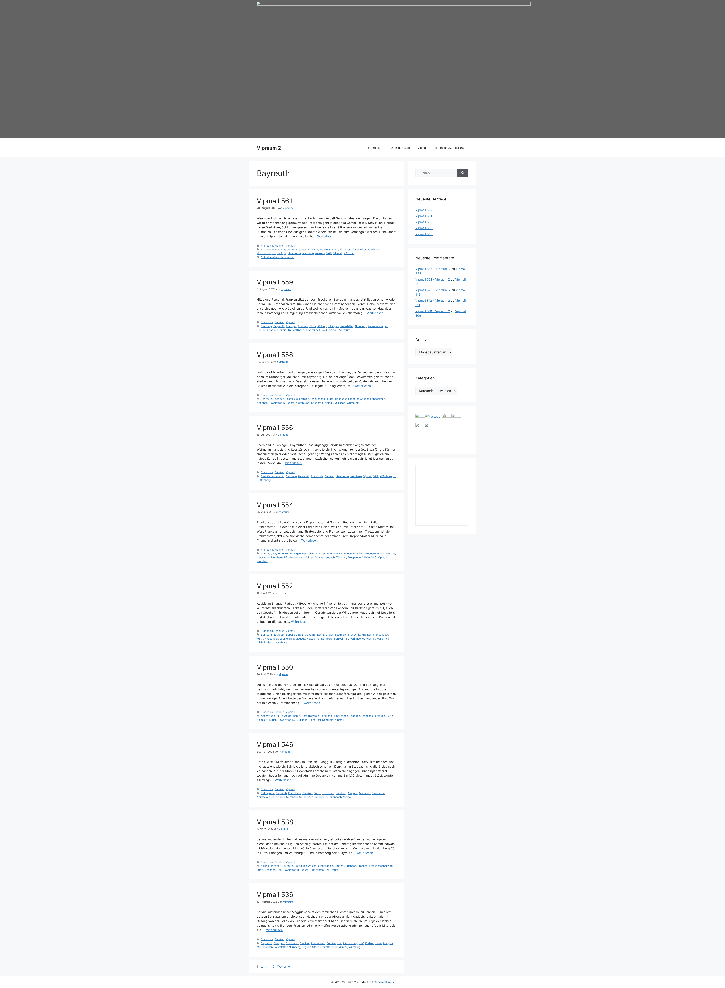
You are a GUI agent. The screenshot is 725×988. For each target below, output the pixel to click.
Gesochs (270, 869)
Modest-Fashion (375, 553)
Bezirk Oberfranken (310, 634)
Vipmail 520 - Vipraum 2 (432, 290)
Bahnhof (275, 865)
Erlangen (301, 249)
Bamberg (266, 326)
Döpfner (339, 865)
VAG (324, 329)
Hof (279, 869)
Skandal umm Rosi (309, 719)
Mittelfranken (265, 947)
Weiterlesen (325, 236)
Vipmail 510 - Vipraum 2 (432, 311)
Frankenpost (318, 398)
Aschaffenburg (270, 715)
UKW (367, 557)
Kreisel (369, 943)
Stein (283, 329)
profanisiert (303, 402)
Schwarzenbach (325, 557)
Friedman (350, 553)
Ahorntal (266, 553)
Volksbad (340, 402)
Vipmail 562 (424, 210)
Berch (296, 715)
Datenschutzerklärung (449, 148)
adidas (265, 865)
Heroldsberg (350, 943)
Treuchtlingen (296, 329)
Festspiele (292, 398)
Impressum (375, 148)
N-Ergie (281, 253)
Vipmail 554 (275, 505)
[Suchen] (462, 173)
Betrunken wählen (305, 865)
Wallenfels (382, 638)
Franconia (267, 245)
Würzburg (349, 253)
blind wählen (325, 865)
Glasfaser (353, 249)
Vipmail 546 (275, 744)
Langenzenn (377, 398)
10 (273, 966)
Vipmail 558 (275, 355)
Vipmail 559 (275, 282)
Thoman (341, 557)
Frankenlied (318, 943)
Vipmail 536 (275, 895)
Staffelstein (330, 947)
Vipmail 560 (424, 222)
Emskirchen (341, 715)
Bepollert (291, 634)
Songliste (327, 719)
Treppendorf (355, 557)
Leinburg (341, 793)
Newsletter (294, 253)
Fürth (342, 249)
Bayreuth (289, 249)
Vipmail (422, 148)
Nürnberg (308, 253)
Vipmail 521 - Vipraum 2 (432, 279)
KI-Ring (321, 326)
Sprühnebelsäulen (267, 329)
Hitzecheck (271, 638)
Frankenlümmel (328, 249)
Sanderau (317, 402)
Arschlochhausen (271, 249)
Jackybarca (287, 638)
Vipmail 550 (275, 667)
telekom (320, 253)
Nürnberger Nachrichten (299, 557)
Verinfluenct (357, 638)
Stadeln (317, 947)
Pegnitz (306, 947)
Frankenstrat (335, 553)
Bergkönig (326, 715)
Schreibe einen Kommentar (277, 257)
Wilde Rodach (265, 642)
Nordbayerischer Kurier (271, 796)
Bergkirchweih (310, 715)
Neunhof (262, 402)
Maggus (300, 638)
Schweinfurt (341, 638)
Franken (279, 245)
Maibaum (364, 793)
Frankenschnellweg (381, 865)
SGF (294, 719)
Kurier (272, 719)
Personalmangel (377, 326)
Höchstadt (328, 793)
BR (287, 553)
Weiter (283, 966)
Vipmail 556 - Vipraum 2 (432, 269)
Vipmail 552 (275, 586)
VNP (376, 476)
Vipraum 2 (269, 148)
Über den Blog (400, 148)
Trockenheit (313, 329)
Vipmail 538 (275, 822)
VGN (329, 253)
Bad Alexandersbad (272, 476)
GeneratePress (384, 982)
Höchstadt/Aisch (370, 249)
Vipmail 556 (275, 428)
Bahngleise (267, 793)
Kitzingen (333, 326)
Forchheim (294, 793)
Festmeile (341, 634)
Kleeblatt (262, 719)
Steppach (336, 796)
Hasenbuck (342, 398)
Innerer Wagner (359, 398)
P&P (312, 869)
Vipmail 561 (274, 201)
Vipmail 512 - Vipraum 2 (432, 300)
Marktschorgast (266, 253)
